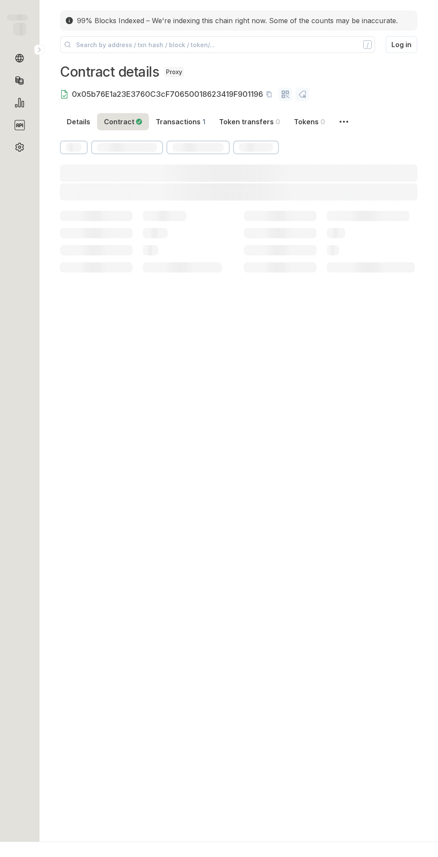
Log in (401, 44)
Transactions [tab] (180, 121)
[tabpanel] (238, 227)
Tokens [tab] (309, 121)
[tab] (123, 121)
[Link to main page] (19, 29)
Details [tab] (78, 121)
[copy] (270, 94)
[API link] (20, 125)
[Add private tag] (302, 94)
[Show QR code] (285, 94)
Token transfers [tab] (249, 121)
